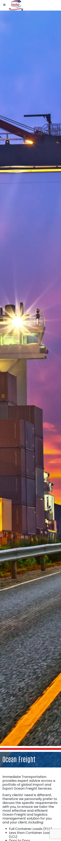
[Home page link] (16, 5)
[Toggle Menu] (4, 5)
